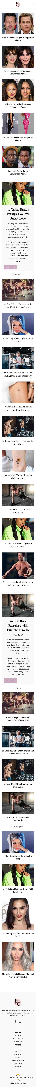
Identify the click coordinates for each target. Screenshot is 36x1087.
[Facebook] (15, 1021)
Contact (18, 1067)
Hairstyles (18, 1039)
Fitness (18, 1045)
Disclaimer (18, 1054)
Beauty (18, 1032)
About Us (18, 1051)
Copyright (18, 1057)
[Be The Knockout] (18, 4)
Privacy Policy (18, 1063)
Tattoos (18, 1042)
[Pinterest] (20, 1021)
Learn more (10, 267)
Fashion (18, 1035)
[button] (33, 4)
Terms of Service (18, 1060)
